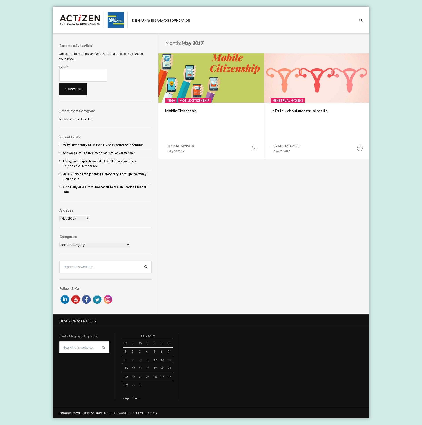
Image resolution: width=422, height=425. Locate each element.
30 (133, 385)
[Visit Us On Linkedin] (64, 299)
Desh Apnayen (183, 146)
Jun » (135, 398)
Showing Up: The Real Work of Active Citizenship (99, 153)
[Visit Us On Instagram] (107, 299)
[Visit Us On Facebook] (86, 299)
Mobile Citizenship (194, 100)
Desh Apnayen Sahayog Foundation (161, 20)
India (171, 100)
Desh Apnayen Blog (77, 321)
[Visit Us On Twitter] (97, 299)
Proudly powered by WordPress (83, 412)
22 (126, 376)
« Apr (126, 398)
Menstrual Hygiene (287, 100)
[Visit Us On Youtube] (75, 299)
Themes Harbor (145, 412)
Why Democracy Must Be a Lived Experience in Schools (103, 145)
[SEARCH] (361, 20)
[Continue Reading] (254, 148)
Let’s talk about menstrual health (299, 110)
